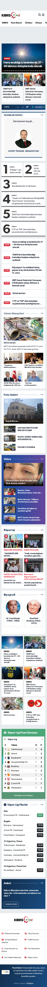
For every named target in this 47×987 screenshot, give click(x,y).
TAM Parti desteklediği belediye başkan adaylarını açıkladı (27, 215)
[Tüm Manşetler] (42, 314)
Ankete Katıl (11, 904)
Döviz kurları (19, 293)
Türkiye (28, 23)
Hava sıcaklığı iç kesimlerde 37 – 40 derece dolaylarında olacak (27, 244)
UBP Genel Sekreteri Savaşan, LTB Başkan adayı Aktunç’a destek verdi (27, 283)
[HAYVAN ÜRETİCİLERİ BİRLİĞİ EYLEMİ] (10, 429)
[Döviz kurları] (12, 703)
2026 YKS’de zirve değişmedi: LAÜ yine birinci (39, 171)
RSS (6, 972)
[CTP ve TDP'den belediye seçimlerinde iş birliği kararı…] (34, 703)
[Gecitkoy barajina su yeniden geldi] (10, 510)
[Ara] (39, 15)
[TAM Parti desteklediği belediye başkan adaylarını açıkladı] (34, 642)
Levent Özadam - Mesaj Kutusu (23, 151)
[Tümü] (42, 530)
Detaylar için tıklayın (23, 795)
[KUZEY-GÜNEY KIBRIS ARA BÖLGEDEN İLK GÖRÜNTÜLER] (10, 438)
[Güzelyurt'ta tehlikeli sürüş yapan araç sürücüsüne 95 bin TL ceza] (12, 673)
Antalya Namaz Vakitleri (9, 941)
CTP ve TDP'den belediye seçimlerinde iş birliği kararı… (25, 230)
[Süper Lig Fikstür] (42, 805)
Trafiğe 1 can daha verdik (15, 171)
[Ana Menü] (43, 15)
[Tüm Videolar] (42, 459)
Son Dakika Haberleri (12, 957)
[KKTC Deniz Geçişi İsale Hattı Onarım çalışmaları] (10, 519)
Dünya (38, 23)
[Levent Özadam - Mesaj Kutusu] (23, 139)
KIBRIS (5, 23)
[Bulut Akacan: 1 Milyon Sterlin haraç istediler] (10, 501)
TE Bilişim (29, 983)
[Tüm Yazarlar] (42, 115)
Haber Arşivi (33, 957)
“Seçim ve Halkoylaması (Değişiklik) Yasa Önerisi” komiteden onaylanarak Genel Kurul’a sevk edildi (28, 201)
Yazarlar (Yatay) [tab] (13, 115)
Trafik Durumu (33, 940)
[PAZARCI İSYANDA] (10, 447)
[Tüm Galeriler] (42, 395)
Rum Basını (16, 23)
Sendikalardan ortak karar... (24, 186)
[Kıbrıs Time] (11, 15)
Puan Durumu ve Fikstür (10, 950)
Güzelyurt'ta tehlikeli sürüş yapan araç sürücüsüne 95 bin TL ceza (27, 270)
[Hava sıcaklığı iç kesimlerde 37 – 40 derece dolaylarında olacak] (12, 642)
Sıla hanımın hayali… (23, 121)
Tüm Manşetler (34, 949)
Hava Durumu (33, 933)
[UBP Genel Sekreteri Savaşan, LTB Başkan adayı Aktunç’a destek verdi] (34, 673)
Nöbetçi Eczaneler (12, 933)
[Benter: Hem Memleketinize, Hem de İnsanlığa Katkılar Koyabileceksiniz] (10, 492)
